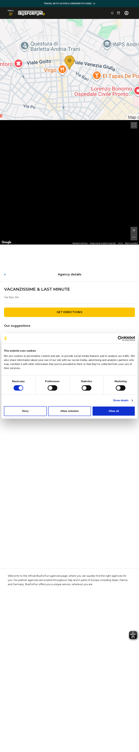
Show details (120, 400)
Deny (25, 411)
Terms (120, 243)
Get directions (70, 312)
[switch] (52, 388)
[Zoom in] (134, 230)
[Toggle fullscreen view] (134, 125)
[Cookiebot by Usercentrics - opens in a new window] (120, 338)
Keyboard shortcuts (80, 243)
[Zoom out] (134, 237)
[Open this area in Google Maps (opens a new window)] (6, 242)
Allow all (113, 411)
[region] (69, 182)
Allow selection (69, 411)
